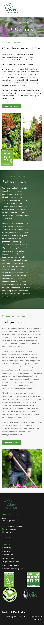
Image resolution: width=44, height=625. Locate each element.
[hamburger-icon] (39, 9)
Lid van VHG (6, 538)
